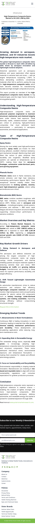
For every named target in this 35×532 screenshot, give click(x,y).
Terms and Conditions (8, 497)
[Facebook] (2, 467)
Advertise (4, 479)
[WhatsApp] (14, 467)
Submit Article (5, 481)
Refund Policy (5, 495)
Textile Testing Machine (8, 500)
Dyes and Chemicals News (9, 502)
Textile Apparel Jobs (7, 512)
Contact (3, 476)
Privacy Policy (5, 493)
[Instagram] (7, 467)
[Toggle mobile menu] (32, 3)
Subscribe (30, 440)
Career (3, 483)
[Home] (8, 4)
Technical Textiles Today (8, 514)
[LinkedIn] (9, 467)
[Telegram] (17, 467)
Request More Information (9, 307)
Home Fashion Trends (8, 516)
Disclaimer (4, 491)
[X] (5, 467)
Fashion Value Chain (7, 509)
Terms (22, 444)
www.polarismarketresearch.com (22, 402)
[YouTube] (12, 467)
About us (4, 474)
